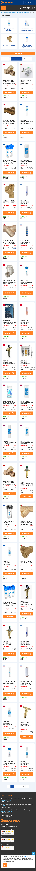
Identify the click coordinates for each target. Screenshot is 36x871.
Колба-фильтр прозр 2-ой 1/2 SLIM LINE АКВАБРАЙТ (9, 162)
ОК (5, 865)
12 (32, 405)
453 (15, 566)
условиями (25, 857)
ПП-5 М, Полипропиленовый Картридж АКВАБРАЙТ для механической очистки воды (9, 442)
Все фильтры (18, 53)
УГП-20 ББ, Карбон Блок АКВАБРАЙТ (9, 682)
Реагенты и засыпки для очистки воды (27, 29)
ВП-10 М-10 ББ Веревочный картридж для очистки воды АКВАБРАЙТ (8, 723)
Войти (30, 2)
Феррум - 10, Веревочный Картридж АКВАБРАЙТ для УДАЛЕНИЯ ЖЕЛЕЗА (26, 322)
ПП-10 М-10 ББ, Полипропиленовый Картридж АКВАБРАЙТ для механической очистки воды (26, 402)
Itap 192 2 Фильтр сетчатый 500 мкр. (26, 562)
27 (15, 285)
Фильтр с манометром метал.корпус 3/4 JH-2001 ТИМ (26, 603)
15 (32, 445)
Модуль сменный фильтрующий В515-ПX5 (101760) (26, 683)
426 (15, 245)
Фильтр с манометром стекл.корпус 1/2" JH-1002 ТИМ (9, 362)
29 (32, 646)
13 (32, 285)
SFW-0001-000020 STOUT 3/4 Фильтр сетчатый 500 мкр (9, 122)
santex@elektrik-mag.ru (6, 811)
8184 (14, 125)
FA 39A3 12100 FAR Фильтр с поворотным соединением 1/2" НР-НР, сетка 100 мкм (26, 82)
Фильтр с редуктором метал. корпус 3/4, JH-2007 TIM (26, 484)
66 (32, 165)
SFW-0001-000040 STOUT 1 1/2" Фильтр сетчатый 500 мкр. (9, 242)
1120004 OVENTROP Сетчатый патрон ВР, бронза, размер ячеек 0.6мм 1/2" (9, 82)
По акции (26, 59)
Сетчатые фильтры (9, 45)
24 (15, 766)
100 (32, 766)
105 (15, 405)
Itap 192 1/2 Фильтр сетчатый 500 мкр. (9, 201)
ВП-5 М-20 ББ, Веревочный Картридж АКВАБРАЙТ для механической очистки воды (25, 202)
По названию (15, 59)
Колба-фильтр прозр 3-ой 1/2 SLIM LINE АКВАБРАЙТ (9, 604)
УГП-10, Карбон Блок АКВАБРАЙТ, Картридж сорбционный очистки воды (25, 242)
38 (32, 85)
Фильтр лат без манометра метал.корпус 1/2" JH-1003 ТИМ (26, 724)
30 (32, 245)
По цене (4, 59)
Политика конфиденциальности (9, 826)
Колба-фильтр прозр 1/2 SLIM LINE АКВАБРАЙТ (26, 282)
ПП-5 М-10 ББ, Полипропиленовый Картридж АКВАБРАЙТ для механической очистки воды (26, 442)
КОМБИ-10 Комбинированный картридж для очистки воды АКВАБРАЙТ (26, 122)
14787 (31, 526)
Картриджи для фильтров (9, 29)
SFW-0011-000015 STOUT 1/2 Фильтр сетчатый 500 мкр (26, 523)
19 (32, 125)
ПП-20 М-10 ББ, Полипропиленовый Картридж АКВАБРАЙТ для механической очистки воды (26, 162)
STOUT (14, 128)
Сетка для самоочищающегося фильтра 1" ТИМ (9, 322)
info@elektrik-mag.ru (6, 800)
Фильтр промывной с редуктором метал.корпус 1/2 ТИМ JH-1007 (8, 643)
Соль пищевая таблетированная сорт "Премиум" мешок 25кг (9, 402)
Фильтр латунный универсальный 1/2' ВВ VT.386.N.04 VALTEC (9, 282)
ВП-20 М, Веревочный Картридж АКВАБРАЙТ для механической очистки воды (25, 763)
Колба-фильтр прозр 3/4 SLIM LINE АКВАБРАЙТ (9, 763)
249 (32, 566)
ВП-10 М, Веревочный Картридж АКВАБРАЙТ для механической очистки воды (8, 563)
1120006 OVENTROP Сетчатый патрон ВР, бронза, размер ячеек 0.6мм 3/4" (9, 483)
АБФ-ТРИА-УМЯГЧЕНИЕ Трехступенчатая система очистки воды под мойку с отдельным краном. (26, 362)
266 (15, 445)
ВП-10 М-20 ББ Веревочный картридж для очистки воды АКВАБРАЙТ (25, 643)
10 (32, 365)
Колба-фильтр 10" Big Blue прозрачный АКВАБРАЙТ (9, 523)
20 (32, 205)
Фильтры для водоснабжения (27, 46)
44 (15, 726)
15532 (14, 205)
